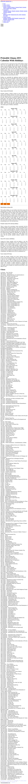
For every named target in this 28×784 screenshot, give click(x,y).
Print (2, 107)
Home (4, 3)
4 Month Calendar (23, 11)
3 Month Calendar (15, 11)
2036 (2, 25)
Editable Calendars (6, 17)
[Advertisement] (14, 41)
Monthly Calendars (7, 6)
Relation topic (6, 22)
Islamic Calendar (6, 4)
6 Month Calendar (7, 12)
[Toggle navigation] (12, 1)
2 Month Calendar (7, 11)
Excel (8, 204)
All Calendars (5, 9)
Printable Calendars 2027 (19, 18)
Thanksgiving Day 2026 (16, 14)
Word (5, 204)
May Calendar (13, 8)
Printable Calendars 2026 (8, 18)
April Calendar (6, 8)
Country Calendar (6, 20)
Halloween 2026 (6, 14)
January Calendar (7, 7)
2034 (2, 24)
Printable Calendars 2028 (8, 19)
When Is (4, 13)
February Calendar (15, 7)
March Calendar (22, 7)
